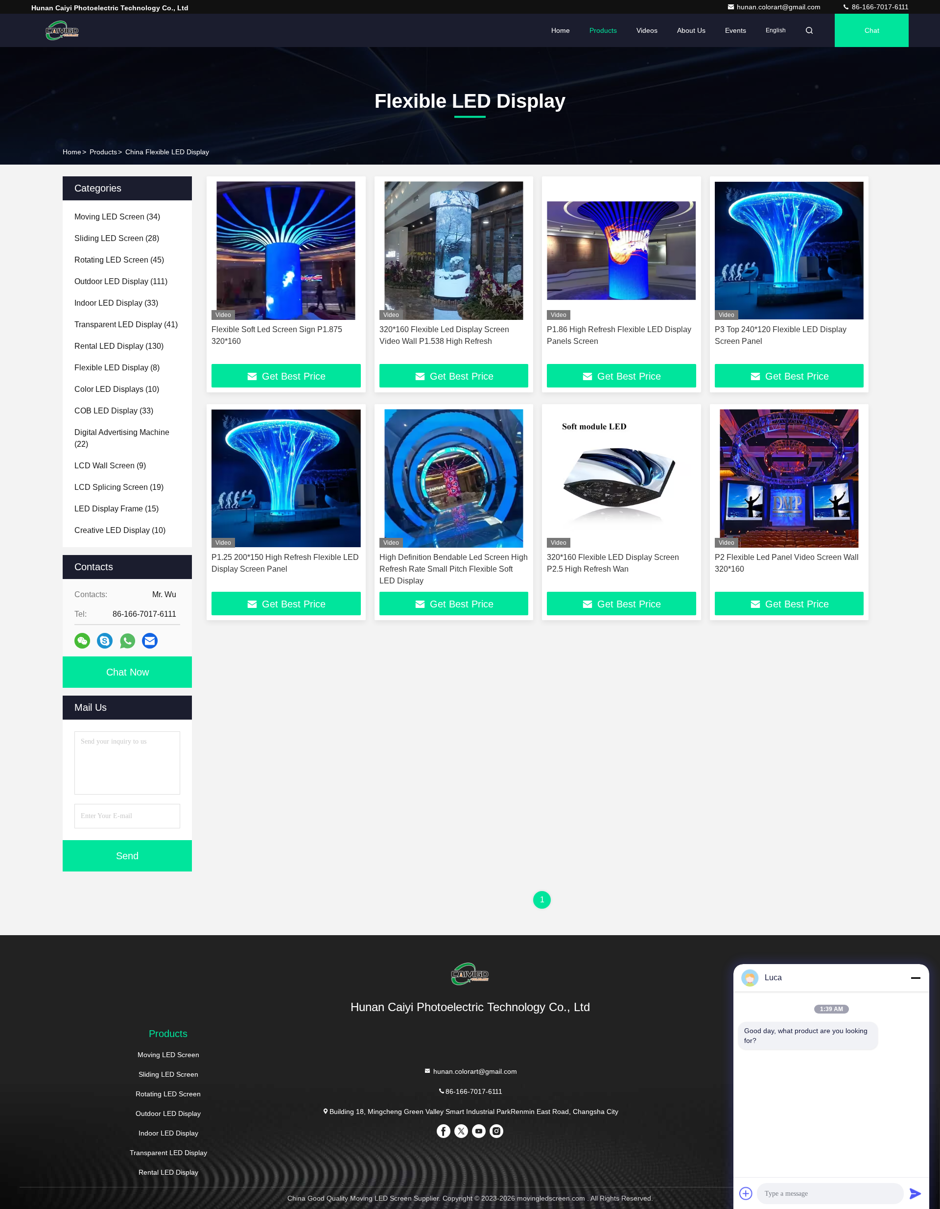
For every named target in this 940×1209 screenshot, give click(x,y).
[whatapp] (128, 641)
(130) (119, 346)
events (735, 30)
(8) (117, 367)
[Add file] (746, 1193)
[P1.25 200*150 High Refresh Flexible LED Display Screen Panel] (286, 478)
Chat (872, 30)
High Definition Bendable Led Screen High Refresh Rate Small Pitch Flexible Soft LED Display (453, 569)
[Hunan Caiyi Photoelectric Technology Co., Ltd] (62, 30)
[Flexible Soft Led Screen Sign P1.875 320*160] (286, 250)
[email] (149, 640)
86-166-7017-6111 (879, 7)
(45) (119, 260)
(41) (126, 324)
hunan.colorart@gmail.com (779, 7)
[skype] (104, 640)
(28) (116, 238)
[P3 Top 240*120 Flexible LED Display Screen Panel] (789, 250)
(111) (120, 281)
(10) (116, 389)
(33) (116, 303)
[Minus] (915, 978)
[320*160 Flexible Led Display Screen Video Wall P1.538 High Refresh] (454, 250)
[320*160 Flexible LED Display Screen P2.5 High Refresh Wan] (621, 478)
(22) (121, 438)
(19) (119, 487)
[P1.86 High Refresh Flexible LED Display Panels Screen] (621, 250)
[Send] (915, 1193)
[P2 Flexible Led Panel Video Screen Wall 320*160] (789, 478)
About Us (691, 30)
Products (603, 30)
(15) (116, 509)
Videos (647, 30)
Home (560, 30)
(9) (110, 465)
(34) (117, 217)
